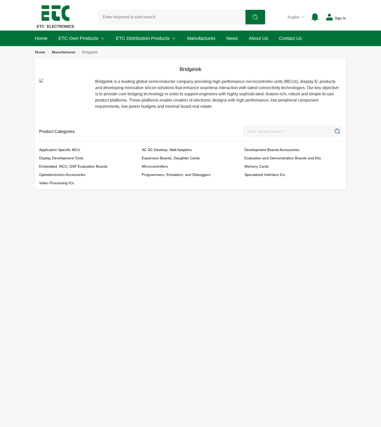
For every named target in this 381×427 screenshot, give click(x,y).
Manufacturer (63, 52)
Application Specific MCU (59, 150)
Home (41, 38)
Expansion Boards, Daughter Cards (171, 158)
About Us (258, 38)
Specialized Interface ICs (264, 175)
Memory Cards (256, 166)
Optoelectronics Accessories (62, 175)
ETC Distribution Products (143, 38)
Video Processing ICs (56, 183)
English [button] (294, 17)
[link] (40, 52)
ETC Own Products (78, 38)
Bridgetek (90, 52)
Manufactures (201, 38)
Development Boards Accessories (271, 150)
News (232, 38)
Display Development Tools (61, 158)
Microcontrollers (155, 166)
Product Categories (57, 131)
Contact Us (290, 38)
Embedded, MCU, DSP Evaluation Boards (73, 166)
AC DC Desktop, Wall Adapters (167, 150)
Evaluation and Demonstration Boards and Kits (282, 158)
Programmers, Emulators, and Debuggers (176, 175)
